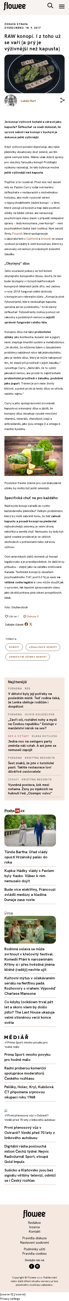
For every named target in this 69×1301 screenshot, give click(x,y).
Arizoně (46, 239)
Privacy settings (10, 1299)
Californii (32, 239)
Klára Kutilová (44, 736)
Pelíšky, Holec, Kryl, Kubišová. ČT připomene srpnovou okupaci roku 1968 (29, 1092)
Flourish (17, 233)
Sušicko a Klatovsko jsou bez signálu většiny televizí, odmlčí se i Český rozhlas (30, 1175)
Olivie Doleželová (40, 714)
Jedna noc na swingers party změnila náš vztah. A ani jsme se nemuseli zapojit (32, 745)
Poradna (15, 688)
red (28, 688)
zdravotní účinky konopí (27, 656)
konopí (14, 647)
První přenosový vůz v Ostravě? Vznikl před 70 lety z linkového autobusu (29, 1132)
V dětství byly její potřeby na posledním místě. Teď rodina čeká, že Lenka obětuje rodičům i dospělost (34, 700)
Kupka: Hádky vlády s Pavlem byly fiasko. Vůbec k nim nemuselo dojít (29, 875)
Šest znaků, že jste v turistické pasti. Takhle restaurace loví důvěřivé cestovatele (31, 767)
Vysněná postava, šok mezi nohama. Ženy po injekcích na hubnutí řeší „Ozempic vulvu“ (30, 789)
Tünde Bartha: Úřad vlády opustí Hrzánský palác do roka (26, 857)
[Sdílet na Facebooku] (26, 625)
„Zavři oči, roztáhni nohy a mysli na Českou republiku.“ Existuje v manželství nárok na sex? (32, 724)
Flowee (17, 6)
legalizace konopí (43, 647)
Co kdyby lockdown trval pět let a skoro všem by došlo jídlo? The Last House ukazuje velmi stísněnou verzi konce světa (29, 1012)
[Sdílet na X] (31, 624)
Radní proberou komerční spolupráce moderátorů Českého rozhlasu (25, 1073)
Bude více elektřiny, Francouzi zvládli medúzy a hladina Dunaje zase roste (30, 894)
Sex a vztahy (18, 736)
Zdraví (13, 779)
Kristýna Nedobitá (40, 757)
